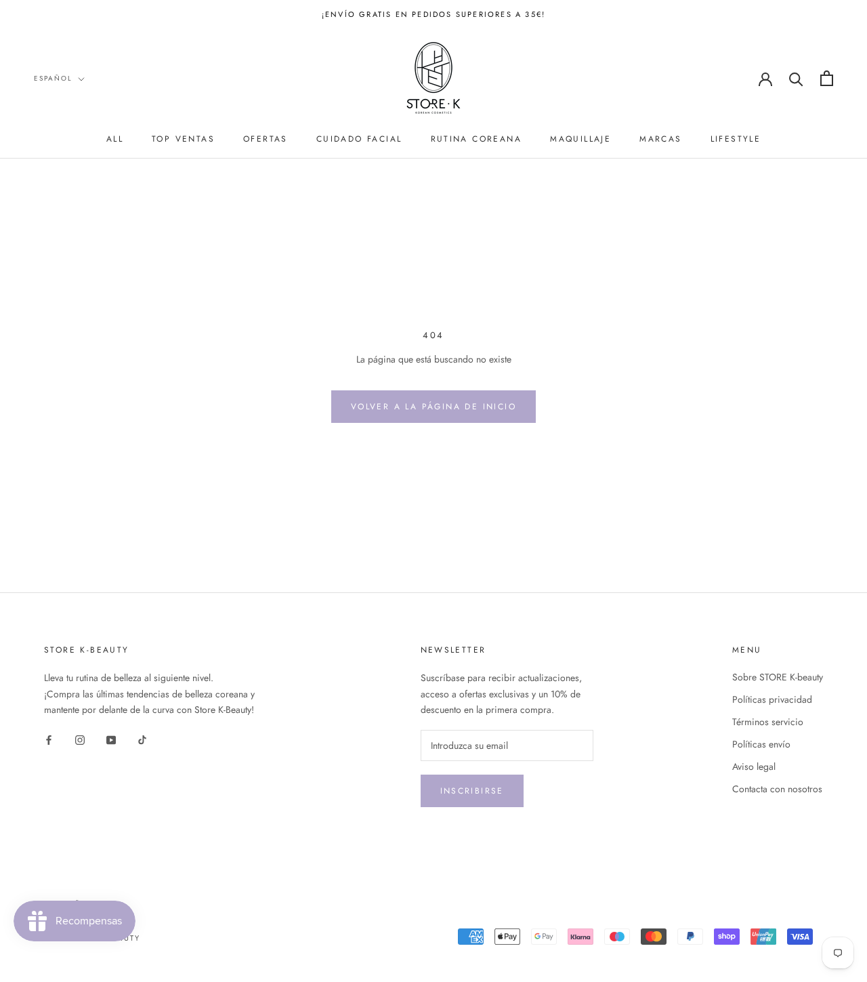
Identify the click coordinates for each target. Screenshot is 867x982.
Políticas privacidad (772, 699)
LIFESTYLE (736, 139)
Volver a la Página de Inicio (433, 407)
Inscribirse (472, 791)
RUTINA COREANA (476, 139)
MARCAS (660, 139)
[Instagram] (80, 739)
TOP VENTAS (183, 139)
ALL (114, 139)
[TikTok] (142, 739)
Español (53, 78)
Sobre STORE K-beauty (777, 677)
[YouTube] (111, 739)
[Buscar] (796, 78)
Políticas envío (761, 744)
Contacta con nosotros (777, 789)
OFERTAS (265, 139)
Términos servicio (767, 722)
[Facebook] (49, 739)
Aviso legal (754, 766)
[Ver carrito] (826, 78)
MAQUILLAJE (580, 139)
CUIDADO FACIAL (359, 139)
